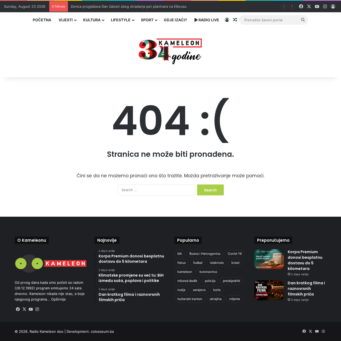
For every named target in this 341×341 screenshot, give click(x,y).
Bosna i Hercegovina (204, 254)
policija (210, 281)
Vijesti (66, 20)
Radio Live (208, 20)
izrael (235, 263)
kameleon (184, 272)
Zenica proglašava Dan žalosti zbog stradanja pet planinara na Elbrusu (128, 6)
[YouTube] (30, 309)
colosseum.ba (102, 331)
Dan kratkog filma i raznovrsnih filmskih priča (306, 288)
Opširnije (58, 299)
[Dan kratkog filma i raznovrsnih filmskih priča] (269, 290)
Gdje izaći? (175, 20)
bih (179, 254)
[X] (24, 309)
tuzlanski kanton (189, 299)
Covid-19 (235, 254)
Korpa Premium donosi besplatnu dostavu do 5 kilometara (305, 260)
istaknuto (217, 263)
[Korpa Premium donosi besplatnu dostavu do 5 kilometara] (269, 259)
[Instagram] (37, 309)
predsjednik (231, 281)
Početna (42, 20)
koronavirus (208, 272)
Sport (147, 20)
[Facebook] (18, 309)
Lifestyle (121, 20)
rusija (181, 290)
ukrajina (216, 299)
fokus (181, 263)
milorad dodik (187, 281)
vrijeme (234, 299)
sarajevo (199, 290)
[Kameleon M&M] (170, 50)
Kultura (91, 20)
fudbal (197, 263)
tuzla (217, 290)
